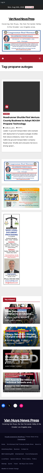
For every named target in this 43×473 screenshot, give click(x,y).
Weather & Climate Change (10, 468)
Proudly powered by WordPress (15, 436)
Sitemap (4, 463)
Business (6, 113)
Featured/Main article (12, 308)
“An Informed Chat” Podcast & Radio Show (20, 444)
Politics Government (12, 376)
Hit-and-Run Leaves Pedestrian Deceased (17, 358)
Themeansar (21, 439)
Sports (10, 463)
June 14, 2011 (10, 127)
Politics (34, 459)
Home (3, 444)
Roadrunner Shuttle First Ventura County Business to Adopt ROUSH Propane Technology (21, 120)
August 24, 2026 (13, 317)
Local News (5, 459)
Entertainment (19, 454)
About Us (38, 444)
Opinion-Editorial (15, 459)
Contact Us (24, 449)
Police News (24, 331)
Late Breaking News (27, 374)
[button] (21, 58)
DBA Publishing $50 (8, 454)
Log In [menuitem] (3, 2)
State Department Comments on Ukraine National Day (18, 314)
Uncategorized (25, 308)
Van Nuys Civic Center (26, 463)
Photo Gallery (26, 459)
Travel (16, 463)
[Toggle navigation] (40, 58)
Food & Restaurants (32, 454)
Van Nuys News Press (21, 19)
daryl (20, 127)
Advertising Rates (7, 449)
